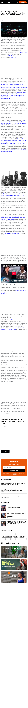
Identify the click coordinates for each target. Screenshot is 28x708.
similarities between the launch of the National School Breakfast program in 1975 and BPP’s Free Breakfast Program (13, 195)
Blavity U (22, 536)
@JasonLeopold (23, 52)
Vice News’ (15, 44)
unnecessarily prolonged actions (12, 233)
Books (13, 539)
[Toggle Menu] (2, 2)
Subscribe (23, 2)
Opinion (6, 6)
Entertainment (12, 534)
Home (2, 6)
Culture (15, 536)
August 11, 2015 (13, 57)
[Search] (17, 2)
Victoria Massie (5, 16)
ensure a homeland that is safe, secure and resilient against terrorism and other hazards (13, 217)
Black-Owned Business (7, 536)
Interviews (4, 534)
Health (8, 539)
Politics (18, 539)
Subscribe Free (14, 470)
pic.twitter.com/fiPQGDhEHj (7, 56)
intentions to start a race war (8, 331)
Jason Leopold (21, 44)
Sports (3, 539)
